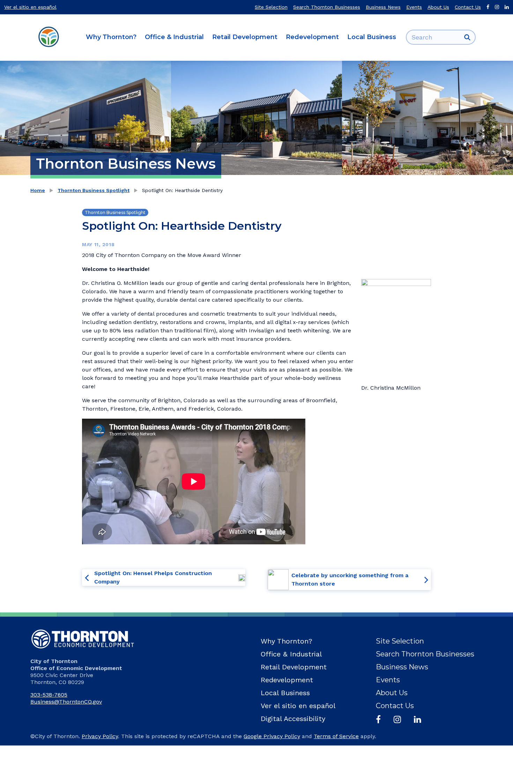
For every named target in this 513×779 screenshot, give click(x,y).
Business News (383, 7)
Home (37, 190)
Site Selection (271, 7)
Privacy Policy (100, 736)
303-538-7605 (48, 694)
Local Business (371, 37)
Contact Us (468, 7)
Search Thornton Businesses (326, 7)
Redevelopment (312, 37)
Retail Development (244, 37)
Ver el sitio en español (30, 7)
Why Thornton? (111, 37)
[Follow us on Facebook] (487, 7)
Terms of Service (336, 736)
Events (414, 7)
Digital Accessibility (293, 718)
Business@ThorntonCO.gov (66, 701)
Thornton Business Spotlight (93, 190)
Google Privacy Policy (272, 736)
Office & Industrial (174, 37)
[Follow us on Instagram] (497, 7)
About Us (438, 7)
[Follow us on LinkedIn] (507, 7)
